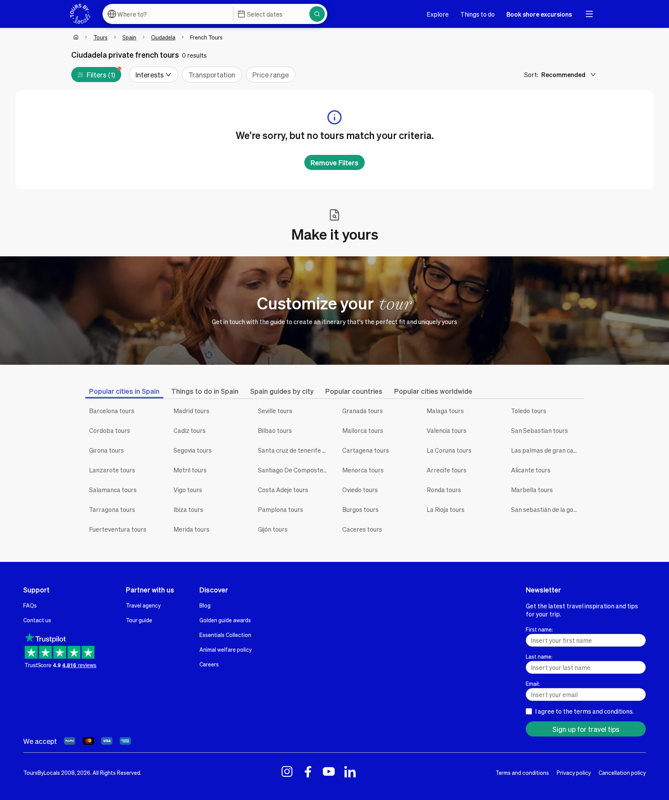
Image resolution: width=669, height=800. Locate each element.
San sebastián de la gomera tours (547, 509)
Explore (438, 14)
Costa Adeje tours (283, 490)
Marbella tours (532, 490)
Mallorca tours (362, 430)
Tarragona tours (112, 509)
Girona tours (106, 450)
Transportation (212, 74)
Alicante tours (531, 470)
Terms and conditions (522, 772)
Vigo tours (187, 490)
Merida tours (191, 529)
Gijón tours (273, 529)
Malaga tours (445, 411)
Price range (270, 74)
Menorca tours (363, 470)
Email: (533, 683)
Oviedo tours (360, 490)
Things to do (477, 14)
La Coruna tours (449, 450)
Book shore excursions (539, 14)
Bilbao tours (275, 430)
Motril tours (190, 470)
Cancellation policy (622, 772)
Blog (205, 605)
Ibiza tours (188, 509)
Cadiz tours (189, 430)
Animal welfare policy (225, 649)
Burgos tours (360, 509)
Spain (129, 37)
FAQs (30, 605)
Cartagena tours (365, 450)
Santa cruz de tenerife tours (294, 450)
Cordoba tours (109, 430)
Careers (209, 664)
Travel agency (143, 605)
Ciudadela (163, 37)
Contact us (37, 619)
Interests (150, 74)
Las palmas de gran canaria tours (547, 450)
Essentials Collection (225, 634)
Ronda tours (444, 490)
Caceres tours (362, 529)
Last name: (539, 656)
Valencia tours (447, 430)
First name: (539, 629)
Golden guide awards (225, 619)
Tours (100, 37)
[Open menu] (589, 14)
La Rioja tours (446, 509)
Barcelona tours (111, 411)
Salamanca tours (113, 490)
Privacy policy (574, 772)
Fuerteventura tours (117, 529)
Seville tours (275, 411)
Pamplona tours (280, 509)
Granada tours (362, 411)
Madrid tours (191, 411)
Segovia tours (192, 450)
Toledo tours (528, 411)
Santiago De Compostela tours (294, 470)
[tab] (124, 390)
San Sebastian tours (539, 430)
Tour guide (139, 619)
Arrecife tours (447, 470)
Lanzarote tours (112, 470)
